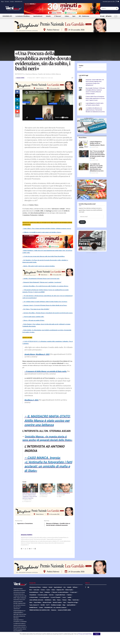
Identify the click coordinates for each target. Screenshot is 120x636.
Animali (50, 587)
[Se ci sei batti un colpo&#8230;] (47, 488)
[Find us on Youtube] (118, 1)
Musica (59, 600)
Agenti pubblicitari (71, 605)
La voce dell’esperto (44, 597)
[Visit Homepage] (11, 8)
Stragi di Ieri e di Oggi (72, 602)
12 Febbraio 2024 (31, 78)
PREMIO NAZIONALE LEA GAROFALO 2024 (39, 610)
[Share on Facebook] (17, 92)
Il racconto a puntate (42, 595)
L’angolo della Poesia (60, 595)
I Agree (97, 634)
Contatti (12, 1)
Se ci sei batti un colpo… (46, 493)
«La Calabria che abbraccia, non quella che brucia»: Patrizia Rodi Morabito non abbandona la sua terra (95, 110)
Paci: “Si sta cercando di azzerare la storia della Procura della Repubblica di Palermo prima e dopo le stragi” (97, 154)
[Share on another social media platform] (17, 115)
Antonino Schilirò (20, 78)
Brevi (30, 590)
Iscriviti (82, 222)
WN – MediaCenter (84, 16)
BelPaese (75, 587)
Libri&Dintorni (48, 600)
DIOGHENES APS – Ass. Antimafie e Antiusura (55, 607)
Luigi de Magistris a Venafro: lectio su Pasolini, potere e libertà (94, 104)
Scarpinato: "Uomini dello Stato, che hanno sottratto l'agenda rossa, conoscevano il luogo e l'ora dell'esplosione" (95, 82)
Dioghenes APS (60, 590)
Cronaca (43, 590)
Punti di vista (76, 600)
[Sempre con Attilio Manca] (64, 488)
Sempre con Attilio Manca (63, 493)
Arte (64, 587)
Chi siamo (7, 1)
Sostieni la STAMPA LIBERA (64, 610)
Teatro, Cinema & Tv (34, 605)
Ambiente (44, 587)
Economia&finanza (33, 592)
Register (109, 16)
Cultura (67, 16)
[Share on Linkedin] (17, 100)
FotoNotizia (47, 592)
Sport (73, 16)
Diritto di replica (69, 590)
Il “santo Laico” (73, 592)
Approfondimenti (37, 16)
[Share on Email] (17, 111)
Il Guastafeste (32, 595)
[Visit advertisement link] (62, 8)
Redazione (53, 610)
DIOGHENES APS (18, 1)
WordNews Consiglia (56, 605)
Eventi (41, 592)
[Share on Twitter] (17, 96)
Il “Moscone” (57, 16)
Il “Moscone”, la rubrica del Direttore (60, 592)
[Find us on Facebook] (85, 587)
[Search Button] (117, 8)
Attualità (48, 16)
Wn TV (38, 78)
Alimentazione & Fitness (35, 587)
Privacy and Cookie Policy (85, 634)
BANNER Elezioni (33, 607)
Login (102, 16)
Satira (30, 602)
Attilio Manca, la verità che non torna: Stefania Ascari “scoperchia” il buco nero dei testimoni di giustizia (29, 495)
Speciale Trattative (57, 602)
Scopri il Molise (37, 602)
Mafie (54, 600)
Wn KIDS (43, 605)
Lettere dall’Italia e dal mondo (36, 600)
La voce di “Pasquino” (56, 597)
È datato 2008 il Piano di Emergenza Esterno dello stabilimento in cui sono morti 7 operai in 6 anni (95, 98)
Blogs (2, 1)
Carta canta (36, 590)
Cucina (48, 590)
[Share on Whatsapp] (17, 104)
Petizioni (64, 600)
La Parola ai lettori (33, 597)
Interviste (51, 595)
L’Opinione (69, 595)
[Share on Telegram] (17, 107)
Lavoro (64, 597)
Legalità (69, 597)
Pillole (69, 600)
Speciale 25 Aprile (47, 602)
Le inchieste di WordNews (23, 16)
